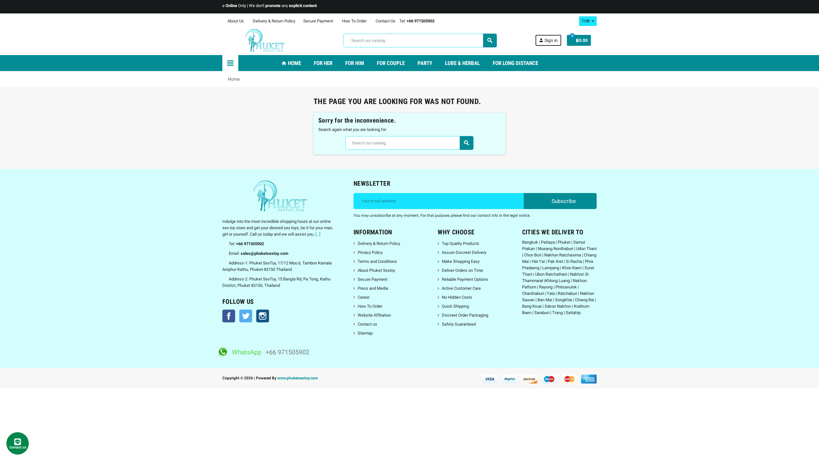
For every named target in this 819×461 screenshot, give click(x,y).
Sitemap (365, 333)
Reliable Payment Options (465, 279)
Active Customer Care (461, 288)
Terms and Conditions (377, 261)
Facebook (228, 316)
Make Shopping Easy (461, 261)
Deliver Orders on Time (462, 270)
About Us (235, 21)
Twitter (245, 316)
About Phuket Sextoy (376, 270)
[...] (317, 234)
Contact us (367, 324)
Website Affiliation (374, 315)
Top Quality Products (460, 243)
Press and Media (373, 288)
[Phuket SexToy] (263, 40)
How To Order (354, 21)
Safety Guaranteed (459, 324)
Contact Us (385, 21)
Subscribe (563, 201)
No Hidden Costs (457, 297)
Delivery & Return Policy (273, 21)
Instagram (262, 316)
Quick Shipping (455, 306)
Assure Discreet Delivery (464, 252)
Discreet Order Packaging (465, 315)
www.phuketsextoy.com (297, 378)
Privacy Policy (370, 252)
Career (364, 297)
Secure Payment (318, 21)
